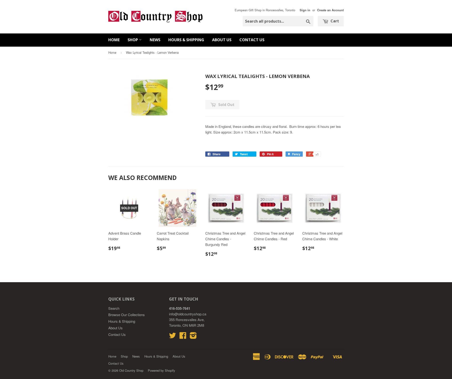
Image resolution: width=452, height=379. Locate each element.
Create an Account (330, 10)
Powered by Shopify (161, 370)
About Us (221, 39)
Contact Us (251, 39)
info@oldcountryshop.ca (187, 313)
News (155, 39)
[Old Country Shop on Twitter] (172, 336)
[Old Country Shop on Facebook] (182, 336)
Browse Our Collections (126, 314)
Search (113, 308)
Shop (133, 39)
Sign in (305, 10)
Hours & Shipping (186, 39)
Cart (334, 21)
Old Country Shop (131, 370)
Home (114, 39)
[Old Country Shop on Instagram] (193, 336)
